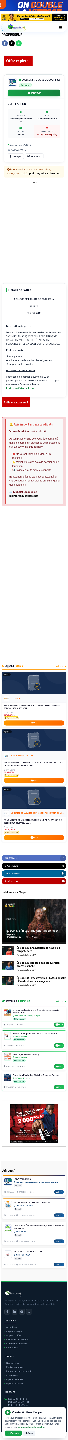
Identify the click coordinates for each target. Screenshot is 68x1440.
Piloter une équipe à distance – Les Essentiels (35, 1033)
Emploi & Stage (14, 1331)
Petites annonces (14, 1367)
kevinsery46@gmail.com (20, 388)
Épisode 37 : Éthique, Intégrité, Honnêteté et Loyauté (32, 932)
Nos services (12, 1363)
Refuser (29, 1433)
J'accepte (14, 1433)
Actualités (11, 1327)
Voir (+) (59, 1192)
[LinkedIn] (14, 1312)
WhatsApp (36, 156)
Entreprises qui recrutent (18, 1371)
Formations (12, 1347)
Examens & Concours (16, 1343)
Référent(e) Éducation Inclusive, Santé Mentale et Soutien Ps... (39, 1227)
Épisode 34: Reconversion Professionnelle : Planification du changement (41, 979)
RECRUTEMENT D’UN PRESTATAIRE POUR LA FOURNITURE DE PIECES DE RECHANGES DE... (33, 764)
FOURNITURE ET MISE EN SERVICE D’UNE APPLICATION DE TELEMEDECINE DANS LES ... (33, 821)
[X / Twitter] (29, 1312)
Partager (17, 156)
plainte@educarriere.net (23, 496)
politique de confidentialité (31, 1427)
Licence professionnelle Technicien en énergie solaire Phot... (36, 1011)
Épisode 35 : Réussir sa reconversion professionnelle (38, 964)
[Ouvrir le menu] (60, 27)
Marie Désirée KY (27, 955)
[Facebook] (7, 1312)
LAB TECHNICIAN (22, 1179)
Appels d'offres (14, 1335)
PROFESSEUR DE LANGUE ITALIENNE (32, 1202)
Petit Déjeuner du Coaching (26, 1054)
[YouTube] (22, 1312)
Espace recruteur (14, 1383)
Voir (36, 723)
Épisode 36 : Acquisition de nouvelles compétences (38, 949)
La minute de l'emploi (17, 1339)
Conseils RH (12, 1375)
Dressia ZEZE (15, 937)
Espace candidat (14, 1379)
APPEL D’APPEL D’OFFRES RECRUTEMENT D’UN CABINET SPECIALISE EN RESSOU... (32, 706)
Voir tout (59, 666)
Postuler (36, 92)
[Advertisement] (34, 231)
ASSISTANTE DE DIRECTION (28, 1251)
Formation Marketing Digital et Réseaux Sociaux (36, 1075)
